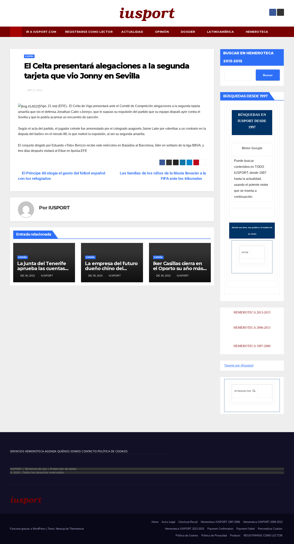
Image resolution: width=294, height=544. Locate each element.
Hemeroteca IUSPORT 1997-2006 (220, 521)
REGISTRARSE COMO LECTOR (89, 32)
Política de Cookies (187, 535)
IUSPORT (59, 208)
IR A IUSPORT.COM (41, 32)
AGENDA (50, 451)
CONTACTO (89, 451)
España (29, 56)
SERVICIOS (17, 451)
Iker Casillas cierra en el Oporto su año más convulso (178, 268)
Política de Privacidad (214, 535)
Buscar (268, 75)
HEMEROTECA (257, 32)
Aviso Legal (168, 521)
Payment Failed (245, 528)
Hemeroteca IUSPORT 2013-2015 (184, 528)
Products (235, 535)
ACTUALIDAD (132, 32)
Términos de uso (36, 469)
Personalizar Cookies (270, 528)
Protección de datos (63, 469)
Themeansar (76, 528)
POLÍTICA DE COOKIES (112, 451)
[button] (283, 31)
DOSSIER (188, 32)
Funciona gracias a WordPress (28, 528)
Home (155, 521)
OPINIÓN (162, 32)
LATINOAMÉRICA (221, 32)
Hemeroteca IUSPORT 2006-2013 (262, 521)
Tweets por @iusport (238, 365)
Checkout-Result (188, 521)
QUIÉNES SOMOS (69, 451)
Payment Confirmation (220, 528)
